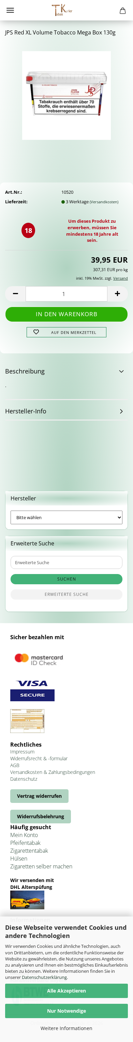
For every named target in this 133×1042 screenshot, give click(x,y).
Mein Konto (24, 835)
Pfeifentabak (25, 843)
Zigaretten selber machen (41, 866)
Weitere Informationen (66, 1028)
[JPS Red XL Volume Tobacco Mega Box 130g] (66, 93)
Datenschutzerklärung (44, 977)
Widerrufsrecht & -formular (39, 758)
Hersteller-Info (25, 411)
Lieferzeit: (16, 202)
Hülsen (18, 858)
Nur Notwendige (66, 1011)
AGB (14, 765)
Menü (10, 10)
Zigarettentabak (29, 850)
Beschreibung (25, 371)
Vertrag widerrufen (39, 796)
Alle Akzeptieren (66, 990)
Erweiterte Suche (67, 594)
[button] (15, 294)
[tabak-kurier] (66, 10)
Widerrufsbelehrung (40, 816)
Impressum (22, 751)
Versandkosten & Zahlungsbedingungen (52, 772)
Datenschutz (23, 779)
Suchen (66, 579)
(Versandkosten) (104, 201)
